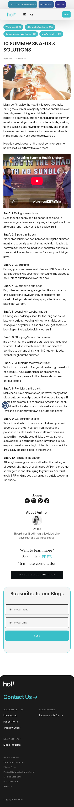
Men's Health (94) (51, 34)
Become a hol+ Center (51, 715)
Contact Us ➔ (20, 697)
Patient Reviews (11, 757)
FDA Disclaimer (10, 781)
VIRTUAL (60, 4)
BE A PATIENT (46, 4)
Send (37, 635)
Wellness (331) (13, 27)
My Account (10, 715)
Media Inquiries (11, 745)
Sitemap (7, 786)
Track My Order (11, 728)
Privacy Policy (9, 767)
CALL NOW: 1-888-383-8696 (23, 4)
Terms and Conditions (13, 762)
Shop (66, 14)
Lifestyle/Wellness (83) (40, 27)
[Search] (31, 14)
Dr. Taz (9, 59)
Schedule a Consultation (37, 575)
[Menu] (24, 14)
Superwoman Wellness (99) (21, 34)
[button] (5, 405)
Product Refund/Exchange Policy (19, 772)
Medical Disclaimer (12, 777)
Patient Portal (10, 721)
